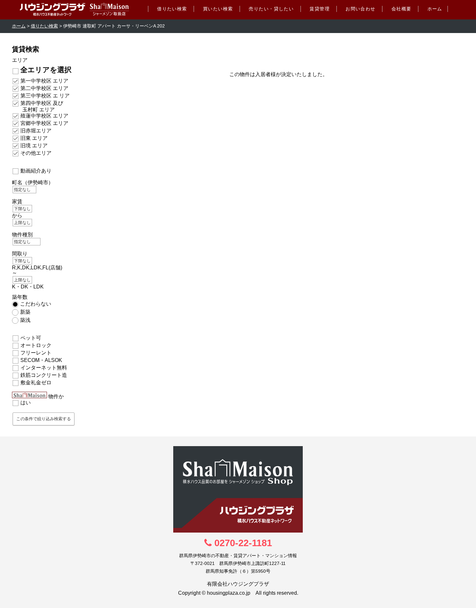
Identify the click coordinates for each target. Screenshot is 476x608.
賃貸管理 (320, 8)
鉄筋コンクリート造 (43, 375)
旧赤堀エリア (35, 130)
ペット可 (30, 338)
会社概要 (401, 8)
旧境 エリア (34, 145)
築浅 (25, 320)
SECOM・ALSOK (41, 360)
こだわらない (35, 304)
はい (25, 402)
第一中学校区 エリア (44, 81)
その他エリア (35, 153)
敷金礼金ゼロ (35, 382)
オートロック (35, 345)
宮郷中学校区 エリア (44, 123)
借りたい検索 (172, 8)
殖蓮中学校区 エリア (44, 115)
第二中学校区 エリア (44, 88)
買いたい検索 (218, 8)
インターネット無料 (43, 367)
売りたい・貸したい (271, 8)
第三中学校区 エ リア (45, 95)
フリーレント (35, 352)
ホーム (434, 8)
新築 (25, 312)
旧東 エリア (34, 138)
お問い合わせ (361, 8)
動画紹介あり (35, 171)
